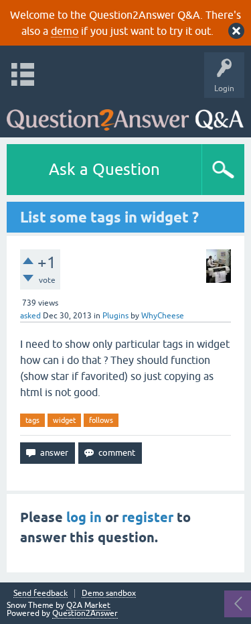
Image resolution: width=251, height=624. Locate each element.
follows (101, 420)
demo (64, 31)
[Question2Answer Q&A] (125, 114)
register (147, 517)
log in (84, 517)
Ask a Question (104, 169)
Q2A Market (88, 605)
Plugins (115, 315)
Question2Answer (85, 613)
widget (64, 420)
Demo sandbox (109, 593)
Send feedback (40, 593)
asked (30, 315)
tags (32, 420)
